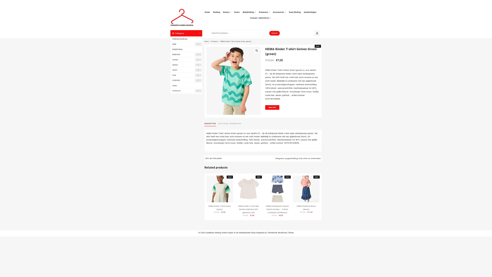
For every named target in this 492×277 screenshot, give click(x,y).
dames (175, 65)
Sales (174, 86)
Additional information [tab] (229, 124)
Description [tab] (210, 124)
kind (174, 75)
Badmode (176, 54)
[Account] (317, 33)
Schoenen (176, 91)
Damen (175, 60)
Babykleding (177, 49)
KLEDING (176, 80)
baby (174, 44)
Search (274, 33)
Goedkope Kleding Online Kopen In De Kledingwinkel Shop (231, 233)
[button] (256, 50)
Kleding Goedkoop (179, 39)
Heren (174, 70)
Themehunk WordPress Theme (280, 233)
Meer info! (272, 107)
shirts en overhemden (312, 158)
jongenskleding (291, 158)
